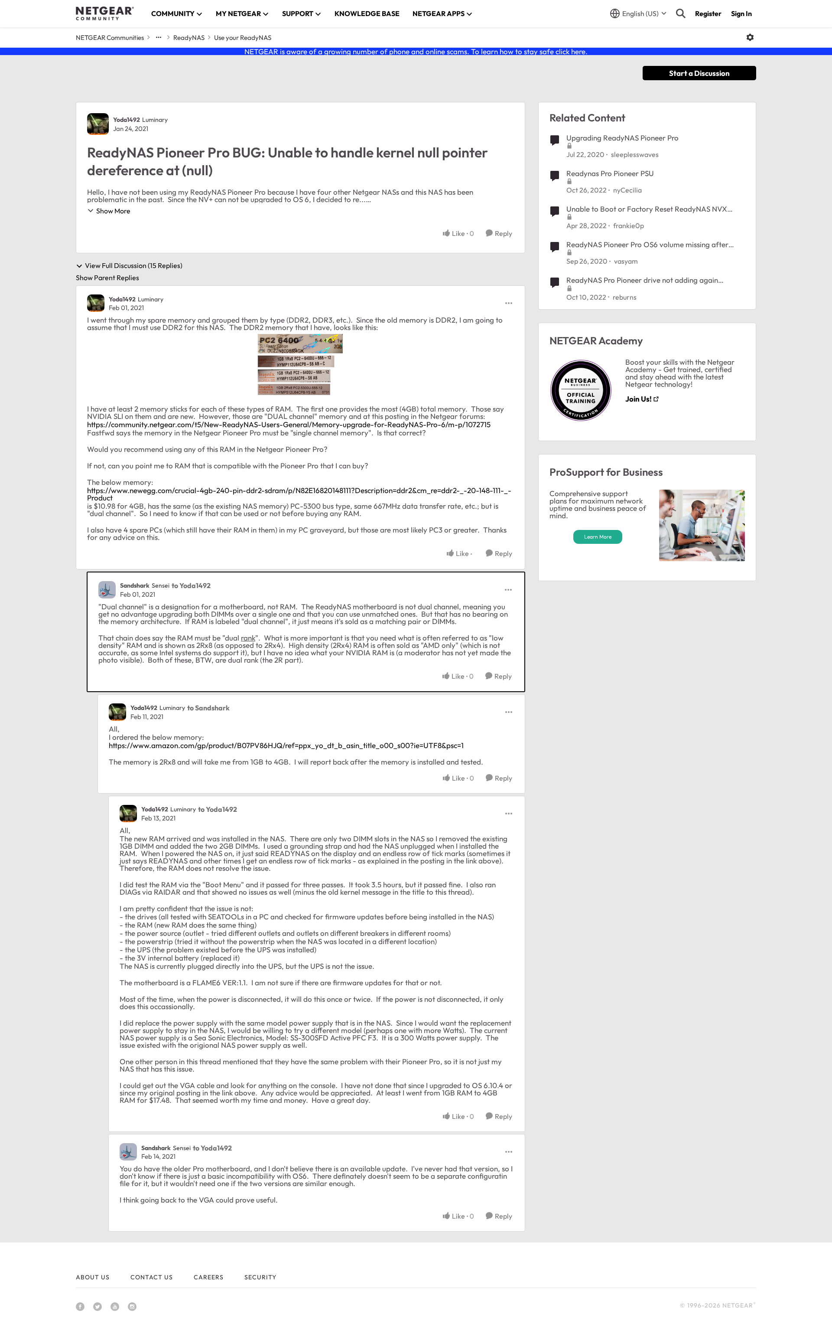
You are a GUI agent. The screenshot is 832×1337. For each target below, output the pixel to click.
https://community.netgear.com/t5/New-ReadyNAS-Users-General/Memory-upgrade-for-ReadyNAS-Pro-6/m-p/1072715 (289, 424)
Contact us (151, 1277)
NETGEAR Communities (110, 37)
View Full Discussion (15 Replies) (133, 266)
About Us (93, 1277)
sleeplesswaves (635, 154)
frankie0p (628, 225)
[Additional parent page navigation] (158, 37)
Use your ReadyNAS (242, 37)
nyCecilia (627, 189)
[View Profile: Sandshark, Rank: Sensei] (107, 589)
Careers (209, 1277)
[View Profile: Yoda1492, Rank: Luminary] (98, 124)
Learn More (597, 536)
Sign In (741, 13)
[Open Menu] (750, 37)
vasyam (626, 261)
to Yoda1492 (191, 585)
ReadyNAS (189, 37)
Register (708, 13)
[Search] (681, 13)
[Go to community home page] (105, 13)
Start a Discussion (699, 73)
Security (260, 1277)
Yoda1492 (126, 120)
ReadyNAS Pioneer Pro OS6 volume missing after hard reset (647, 244)
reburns (625, 297)
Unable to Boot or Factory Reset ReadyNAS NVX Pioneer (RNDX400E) (646, 209)
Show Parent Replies (107, 277)
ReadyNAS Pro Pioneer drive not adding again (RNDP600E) (642, 280)
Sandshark (135, 585)
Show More (113, 210)
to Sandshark (208, 707)
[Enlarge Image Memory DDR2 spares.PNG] (300, 364)
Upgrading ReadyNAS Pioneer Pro (622, 137)
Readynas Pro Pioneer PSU (610, 173)
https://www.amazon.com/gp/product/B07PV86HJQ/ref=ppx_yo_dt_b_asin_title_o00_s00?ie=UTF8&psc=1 (286, 745)
